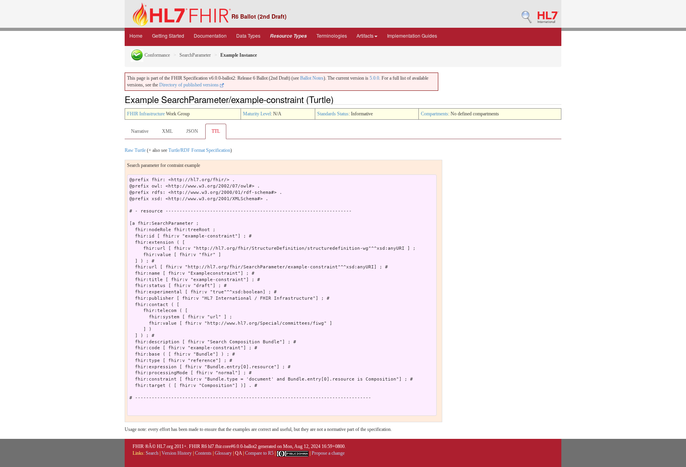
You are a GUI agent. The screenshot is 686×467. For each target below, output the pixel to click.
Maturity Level (257, 114)
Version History (177, 453)
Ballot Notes (312, 78)
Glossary (223, 453)
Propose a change (328, 453)
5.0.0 (374, 78)
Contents (203, 453)
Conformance (156, 55)
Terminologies (331, 35)
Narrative (139, 131)
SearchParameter (195, 55)
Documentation (210, 35)
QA (238, 453)
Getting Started (168, 35)
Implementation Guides (412, 35)
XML (167, 131)
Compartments (434, 114)
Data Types (248, 35)
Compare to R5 (259, 453)
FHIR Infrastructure (146, 114)
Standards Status (333, 114)
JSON (192, 131)
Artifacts (365, 35)
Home (136, 35)
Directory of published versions (189, 85)
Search (152, 453)
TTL (216, 131)
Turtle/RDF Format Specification (199, 150)
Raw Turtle (135, 150)
